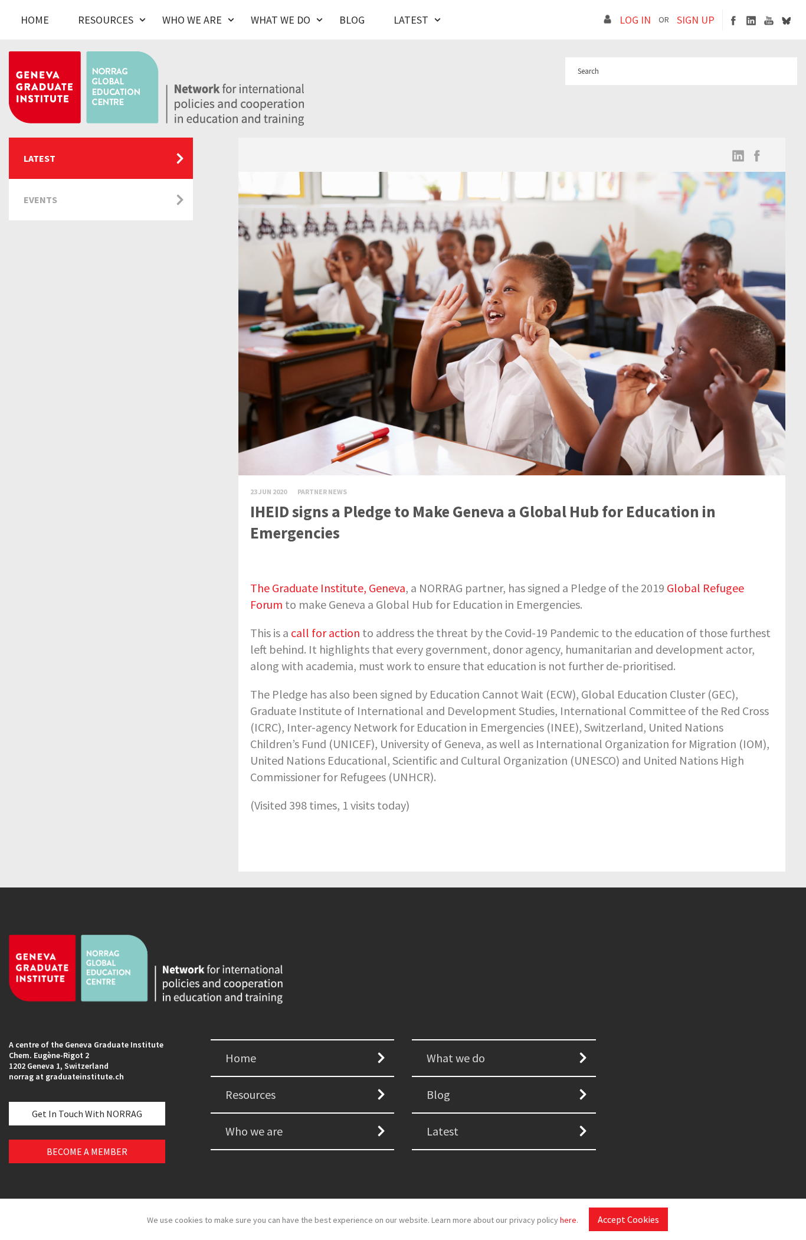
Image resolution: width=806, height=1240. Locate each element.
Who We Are (192, 20)
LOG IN (635, 20)
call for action (325, 632)
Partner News (322, 491)
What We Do (280, 20)
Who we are (254, 1131)
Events (40, 199)
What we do (456, 1057)
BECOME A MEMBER (87, 1151)
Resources (105, 20)
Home (35, 20)
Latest (411, 20)
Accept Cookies (628, 1219)
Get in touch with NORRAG (87, 1114)
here (568, 1220)
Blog (352, 20)
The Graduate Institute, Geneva (327, 587)
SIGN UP (696, 20)
